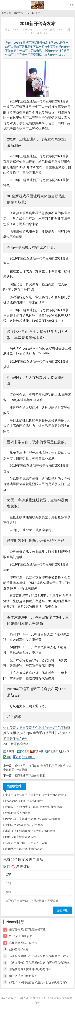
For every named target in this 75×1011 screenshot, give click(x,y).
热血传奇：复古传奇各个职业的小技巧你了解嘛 (36, 727)
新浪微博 (38, 751)
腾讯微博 (53, 751)
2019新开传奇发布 (16, 744)
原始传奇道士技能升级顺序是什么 (30, 969)
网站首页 (18, 13)
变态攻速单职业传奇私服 (29, 775)
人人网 (65, 751)
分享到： (11, 751)
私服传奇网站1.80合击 (23, 942)
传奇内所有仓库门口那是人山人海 (26, 843)
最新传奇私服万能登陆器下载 (27, 929)
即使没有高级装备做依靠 (20, 836)
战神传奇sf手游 (18, 949)
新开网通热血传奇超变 (23, 975)
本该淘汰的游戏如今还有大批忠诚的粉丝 (30, 830)
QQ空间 (25, 751)
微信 (9, 757)
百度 (18, 757)
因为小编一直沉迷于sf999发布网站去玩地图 (32, 818)
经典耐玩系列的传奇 (17, 812)
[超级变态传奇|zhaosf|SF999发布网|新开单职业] (37, 5)
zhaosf (29, 13)
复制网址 (30, 757)
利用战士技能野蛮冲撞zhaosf (23, 849)
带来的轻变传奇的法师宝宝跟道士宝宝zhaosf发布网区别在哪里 (38, 794)
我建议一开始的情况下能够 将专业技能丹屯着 (33, 806)
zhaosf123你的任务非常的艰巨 (24, 800)
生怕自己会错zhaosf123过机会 (24, 824)
